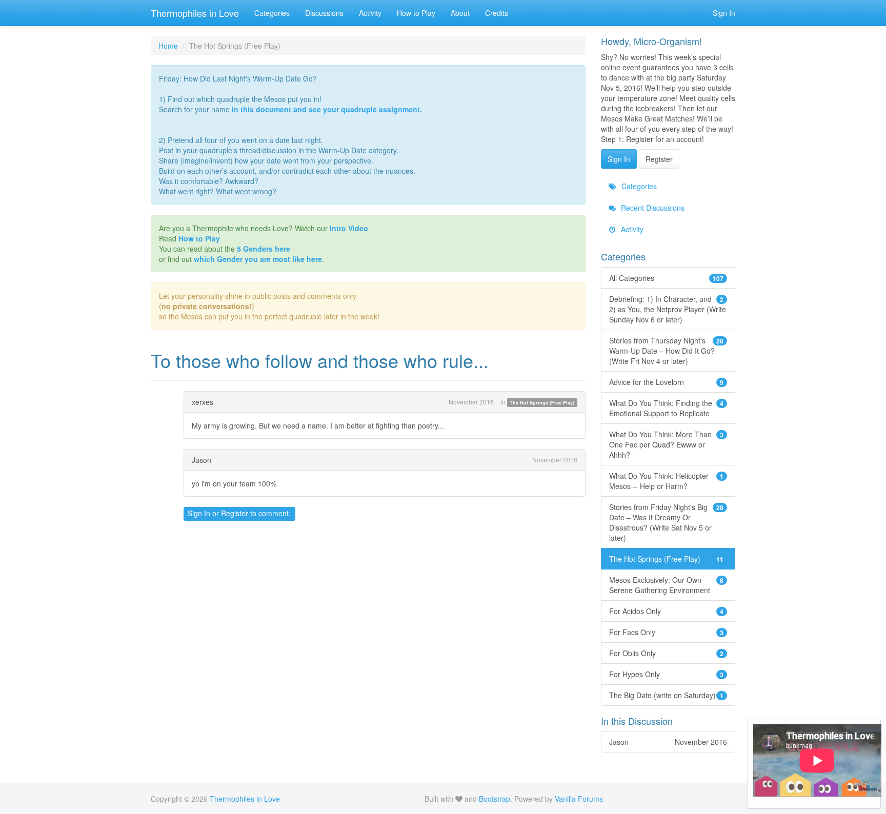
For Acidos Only (666, 611)
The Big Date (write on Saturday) (666, 695)
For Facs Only (666, 632)
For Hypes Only (666, 674)
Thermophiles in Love (195, 12)
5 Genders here (263, 248)
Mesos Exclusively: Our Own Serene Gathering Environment (666, 585)
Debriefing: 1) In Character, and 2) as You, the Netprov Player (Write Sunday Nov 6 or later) (667, 309)
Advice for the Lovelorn (666, 382)
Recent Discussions (651, 207)
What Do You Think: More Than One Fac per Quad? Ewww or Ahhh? (666, 444)
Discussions (324, 13)
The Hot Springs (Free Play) (542, 402)
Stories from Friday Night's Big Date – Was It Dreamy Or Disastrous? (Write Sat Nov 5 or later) (666, 522)
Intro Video (349, 228)
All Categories (666, 278)
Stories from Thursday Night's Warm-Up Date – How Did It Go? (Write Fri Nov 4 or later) (666, 350)
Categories (272, 13)
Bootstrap (494, 798)
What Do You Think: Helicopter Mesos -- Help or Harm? (666, 481)
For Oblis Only (666, 653)
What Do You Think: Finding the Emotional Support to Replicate (666, 408)
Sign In (724, 13)
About (460, 13)
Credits (496, 13)
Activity (370, 13)
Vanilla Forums (579, 798)
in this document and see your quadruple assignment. (327, 109)
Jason (201, 460)
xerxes (202, 402)
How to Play (416, 13)
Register (234, 513)
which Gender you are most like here (258, 259)
